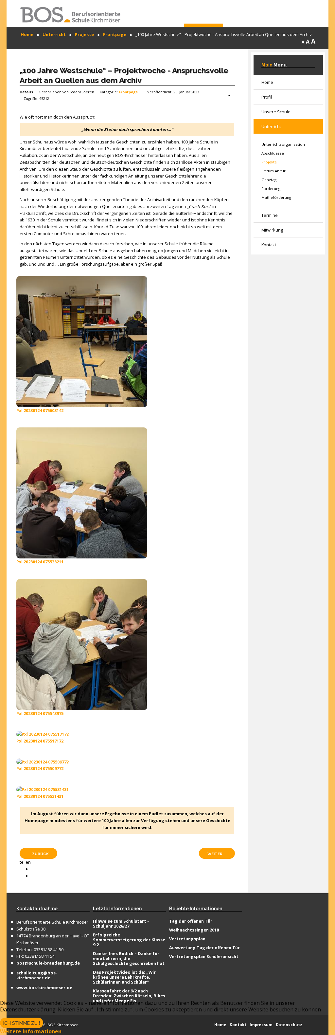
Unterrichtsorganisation (283, 144)
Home (267, 82)
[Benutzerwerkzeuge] (226, 95)
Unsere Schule (276, 112)
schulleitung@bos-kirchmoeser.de (36, 975)
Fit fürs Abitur (273, 170)
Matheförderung (276, 197)
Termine (269, 215)
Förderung (270, 188)
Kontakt (268, 245)
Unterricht (271, 126)
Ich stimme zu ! (21, 1023)
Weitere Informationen (31, 1031)
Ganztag (268, 179)
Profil (266, 97)
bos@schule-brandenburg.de (48, 963)
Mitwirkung (272, 230)
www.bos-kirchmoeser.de (44, 987)
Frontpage (128, 91)
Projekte (269, 162)
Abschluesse (272, 153)
